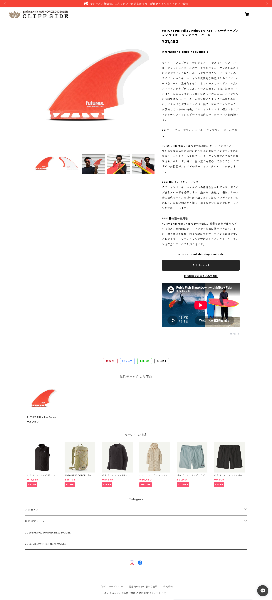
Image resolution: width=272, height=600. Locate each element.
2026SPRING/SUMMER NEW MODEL (48, 532)
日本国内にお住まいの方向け (201, 276)
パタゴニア (32, 510)
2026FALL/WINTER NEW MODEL (45, 544)
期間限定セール (34, 521)
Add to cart (200, 265)
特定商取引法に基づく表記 (143, 586)
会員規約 (168, 586)
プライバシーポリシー (111, 586)
